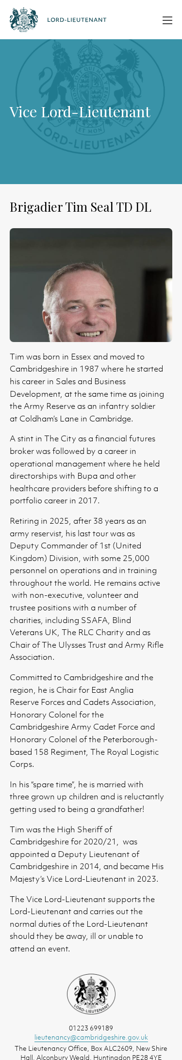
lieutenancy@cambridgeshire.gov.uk (91, 1037)
